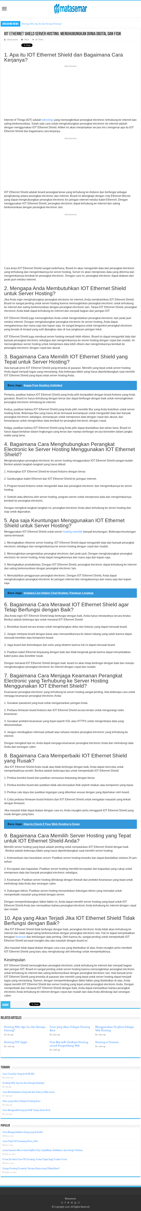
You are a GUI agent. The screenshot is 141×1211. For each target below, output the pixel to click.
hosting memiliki (73, 531)
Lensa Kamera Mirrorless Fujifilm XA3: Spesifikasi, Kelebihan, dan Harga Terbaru (42, 1150)
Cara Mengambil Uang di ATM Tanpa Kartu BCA (26, 1110)
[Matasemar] (70, 8)
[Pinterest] (71, 1203)
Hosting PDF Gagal (15, 1042)
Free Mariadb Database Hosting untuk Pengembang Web (69, 1043)
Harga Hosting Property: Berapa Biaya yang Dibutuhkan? (31, 1168)
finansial (20, 936)
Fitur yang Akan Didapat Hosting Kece (21, 1100)
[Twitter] (68, 1203)
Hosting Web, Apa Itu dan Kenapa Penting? (42, 23)
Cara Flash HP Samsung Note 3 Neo (20, 1141)
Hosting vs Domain (107, 1042)
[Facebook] (65, 1203)
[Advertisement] (70, 93)
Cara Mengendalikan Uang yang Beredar (22, 1131)
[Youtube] (75, 1203)
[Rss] (62, 1203)
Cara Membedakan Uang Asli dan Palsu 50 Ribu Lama (28, 1091)
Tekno (26, 39)
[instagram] (78, 1203)
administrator (12, 39)
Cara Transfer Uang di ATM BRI (18, 1073)
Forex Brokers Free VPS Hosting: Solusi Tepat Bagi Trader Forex (34, 1159)
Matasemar (70, 1198)
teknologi (47, 119)
